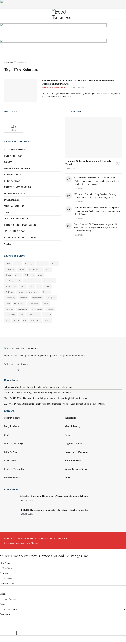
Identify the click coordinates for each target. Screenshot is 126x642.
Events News (12, 181)
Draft (8, 162)
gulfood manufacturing (28, 292)
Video (7, 243)
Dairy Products (14, 156)
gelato (48, 286)
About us (8, 538)
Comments (5, 614)
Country (4, 604)
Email (3, 593)
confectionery (35, 269)
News (7, 212)
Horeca (46, 292)
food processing (32, 280)
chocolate (10, 269)
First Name (5, 563)
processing (10, 314)
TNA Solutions (20, 61)
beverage (29, 263)
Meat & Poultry (14, 206)
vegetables (35, 320)
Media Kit (62, 538)
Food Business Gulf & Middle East (24, 543)
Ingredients (12, 199)
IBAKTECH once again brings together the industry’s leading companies (37, 392)
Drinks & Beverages (17, 168)
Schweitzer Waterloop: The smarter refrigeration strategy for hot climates (38, 386)
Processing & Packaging (20, 225)
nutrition (10, 309)
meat (8, 303)
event (17, 275)
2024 (8, 263)
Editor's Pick (12, 174)
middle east (19, 303)
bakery (18, 263)
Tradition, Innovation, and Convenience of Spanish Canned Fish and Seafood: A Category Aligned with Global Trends (97, 211)
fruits (23, 286)
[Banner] (53, 31)
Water (47, 320)
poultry (50, 309)
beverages (42, 263)
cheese (54, 263)
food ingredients (13, 280)
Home (6, 61)
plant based (37, 309)
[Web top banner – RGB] (63, 4)
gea (39, 286)
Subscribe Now (45, 538)
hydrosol (24, 297)
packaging (22, 309)
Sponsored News (14, 231)
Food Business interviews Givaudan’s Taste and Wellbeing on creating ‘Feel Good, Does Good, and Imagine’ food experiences (96, 180)
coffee (21, 269)
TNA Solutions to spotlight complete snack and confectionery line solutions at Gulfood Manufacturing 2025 (78, 82)
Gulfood (9, 292)
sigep (16, 320)
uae (24, 320)
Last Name (5, 573)
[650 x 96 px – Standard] (53, 46)
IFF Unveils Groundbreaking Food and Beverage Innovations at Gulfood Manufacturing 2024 (95, 196)
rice (21, 314)
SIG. (8, 320)
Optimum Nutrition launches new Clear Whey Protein (89, 162)
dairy (48, 269)
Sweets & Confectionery (20, 237)
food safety (49, 280)
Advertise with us (25, 538)
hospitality (10, 297)
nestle (45, 303)
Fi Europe (29, 275)
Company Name (7, 583)
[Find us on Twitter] (18, 370)
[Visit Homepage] (63, 14)
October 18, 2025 (77, 88)
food (40, 275)
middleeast (34, 303)
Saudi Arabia (33, 314)
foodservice (11, 286)
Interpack (51, 297)
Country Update (14, 149)
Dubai (8, 275)
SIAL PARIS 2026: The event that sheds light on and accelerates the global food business (45, 398)
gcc (31, 286)
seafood (47, 314)
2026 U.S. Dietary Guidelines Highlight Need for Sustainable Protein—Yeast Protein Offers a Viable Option (54, 403)
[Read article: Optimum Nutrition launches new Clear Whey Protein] (93, 137)
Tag (11, 61)
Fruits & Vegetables (17, 187)
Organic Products (16, 218)
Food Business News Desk (56, 88)
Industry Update (14, 193)
